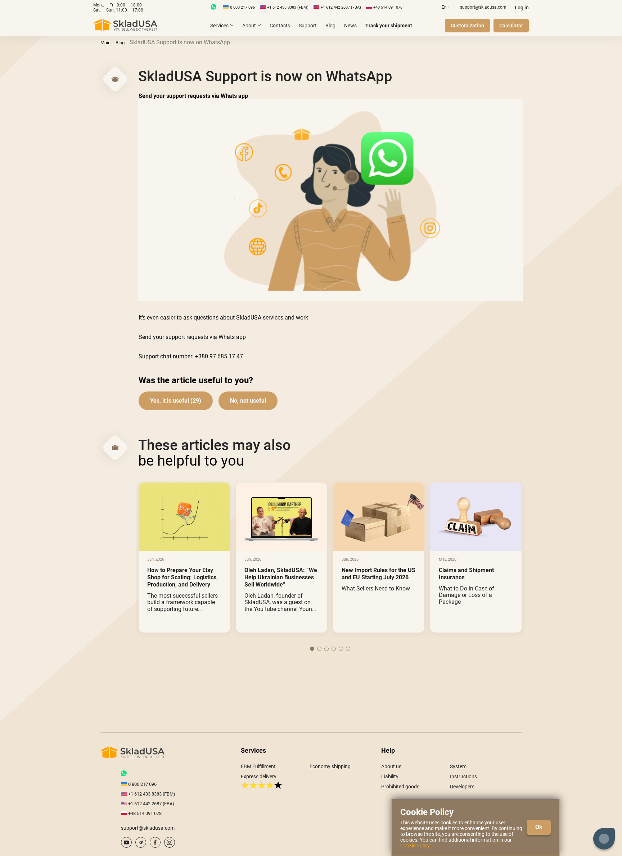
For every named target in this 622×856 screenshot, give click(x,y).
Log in (522, 7)
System (458, 766)
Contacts (280, 25)
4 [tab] (334, 649)
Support (308, 25)
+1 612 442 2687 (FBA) (341, 7)
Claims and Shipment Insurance (466, 574)
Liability (389, 776)
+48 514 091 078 (387, 7)
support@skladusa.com (483, 7)
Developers (462, 786)
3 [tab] (326, 649)
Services (219, 25)
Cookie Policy (414, 845)
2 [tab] (319, 649)
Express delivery (258, 776)
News (350, 25)
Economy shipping (330, 766)
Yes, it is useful (169, 400)
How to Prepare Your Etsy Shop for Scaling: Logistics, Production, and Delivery (182, 577)
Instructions (463, 776)
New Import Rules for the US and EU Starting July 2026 (378, 574)
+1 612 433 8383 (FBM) (287, 7)
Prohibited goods (400, 786)
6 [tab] (348, 649)
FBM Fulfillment (258, 766)
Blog (330, 25)
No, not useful (248, 400)
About (249, 25)
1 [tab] (312, 649)
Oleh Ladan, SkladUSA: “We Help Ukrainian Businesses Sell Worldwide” (280, 577)
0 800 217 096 (242, 7)
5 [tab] (341, 649)
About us (391, 766)
